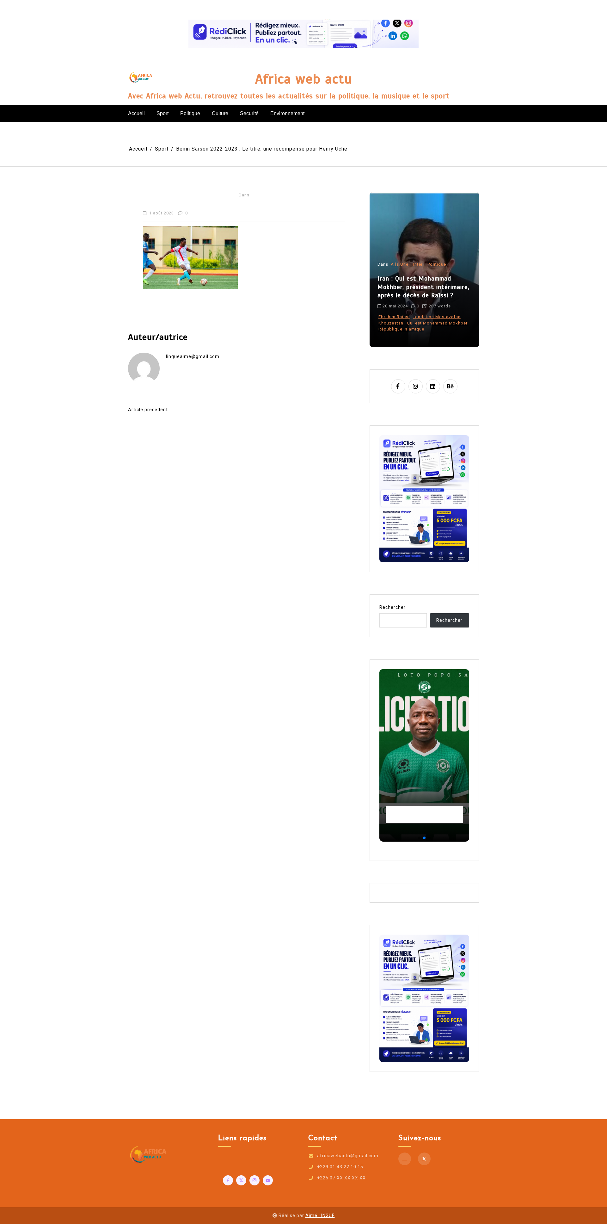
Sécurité (249, 113)
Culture (220, 113)
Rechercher (392, 607)
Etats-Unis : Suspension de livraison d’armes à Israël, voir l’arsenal (421, 299)
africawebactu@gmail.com (347, 1155)
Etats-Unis (389, 329)
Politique (190, 113)
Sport (162, 113)
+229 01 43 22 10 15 (340, 1166)
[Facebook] (404, 1159)
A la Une (399, 277)
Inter (418, 277)
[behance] (450, 386)
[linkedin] (433, 386)
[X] (424, 1159)
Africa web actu (303, 79)
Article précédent (148, 409)
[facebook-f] (398, 386)
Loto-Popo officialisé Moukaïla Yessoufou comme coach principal (422, 815)
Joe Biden (414, 329)
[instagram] (415, 386)
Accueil (136, 113)
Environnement (287, 113)
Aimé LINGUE (320, 1215)
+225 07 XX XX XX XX (341, 1177)
